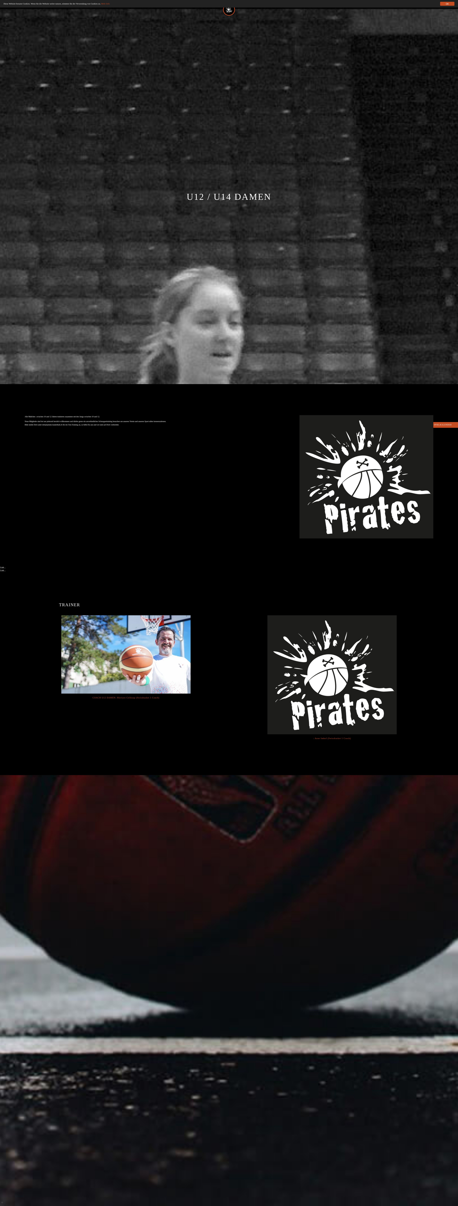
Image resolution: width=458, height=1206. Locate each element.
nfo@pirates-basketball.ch (52, 425)
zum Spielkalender (440, 425)
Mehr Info (105, 4)
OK (447, 3)
